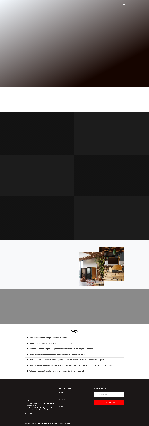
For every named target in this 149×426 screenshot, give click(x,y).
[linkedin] (31, 413)
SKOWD (68, 423)
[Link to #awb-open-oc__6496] (124, 5)
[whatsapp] (33, 413)
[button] (74, 337)
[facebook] (25, 413)
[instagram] (28, 413)
